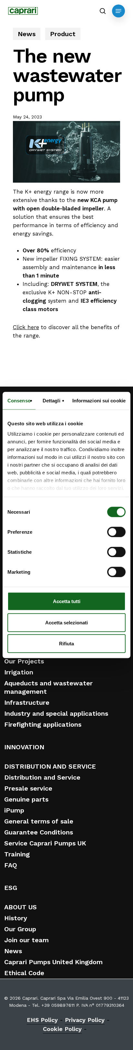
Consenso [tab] (19, 400)
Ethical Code (24, 973)
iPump (14, 810)
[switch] (116, 532)
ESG (10, 888)
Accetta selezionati (66, 622)
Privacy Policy (85, 1019)
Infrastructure (26, 702)
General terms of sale (38, 821)
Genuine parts (26, 799)
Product (63, 34)
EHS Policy (42, 1019)
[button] (118, 11)
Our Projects (24, 661)
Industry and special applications (56, 713)
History (15, 918)
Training (17, 854)
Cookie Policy (62, 1028)
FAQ (10, 865)
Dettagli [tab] (51, 400)
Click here (26, 327)
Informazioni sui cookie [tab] (99, 400)
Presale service (28, 788)
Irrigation (18, 672)
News (27, 34)
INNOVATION (24, 747)
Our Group (20, 929)
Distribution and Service (42, 777)
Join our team (26, 940)
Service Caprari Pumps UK (45, 843)
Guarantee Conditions (38, 832)
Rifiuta (66, 643)
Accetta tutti (66, 601)
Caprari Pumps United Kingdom (53, 962)
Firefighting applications (42, 724)
